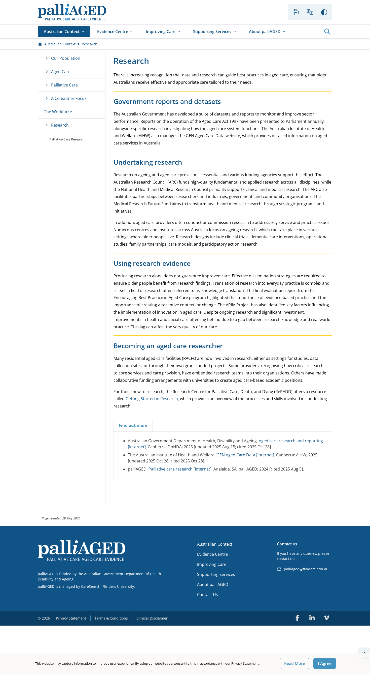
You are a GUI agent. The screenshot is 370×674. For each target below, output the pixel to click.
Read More (294, 663)
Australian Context (62, 31)
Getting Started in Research (152, 398)
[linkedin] (312, 617)
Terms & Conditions (111, 618)
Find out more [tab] (133, 425)
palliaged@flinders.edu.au (306, 569)
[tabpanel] (223, 455)
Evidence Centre (112, 31)
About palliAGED (265, 31)
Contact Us (207, 595)
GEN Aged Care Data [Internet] (245, 455)
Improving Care (160, 31)
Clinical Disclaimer (152, 618)
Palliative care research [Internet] (180, 469)
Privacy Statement (71, 618)
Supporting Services (212, 31)
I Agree (324, 663)
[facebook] (297, 617)
